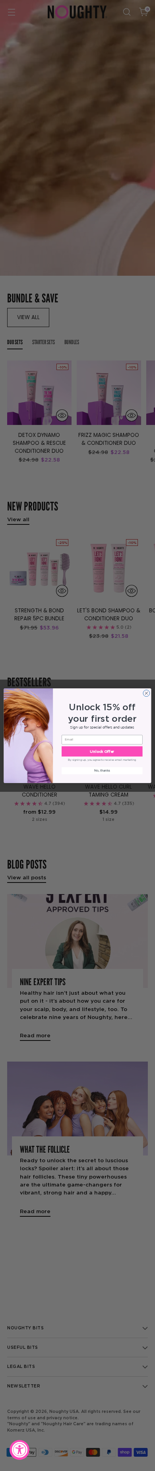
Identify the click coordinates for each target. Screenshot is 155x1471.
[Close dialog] (146, 693)
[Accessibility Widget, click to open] (19, 1450)
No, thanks (102, 770)
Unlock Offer (102, 751)
